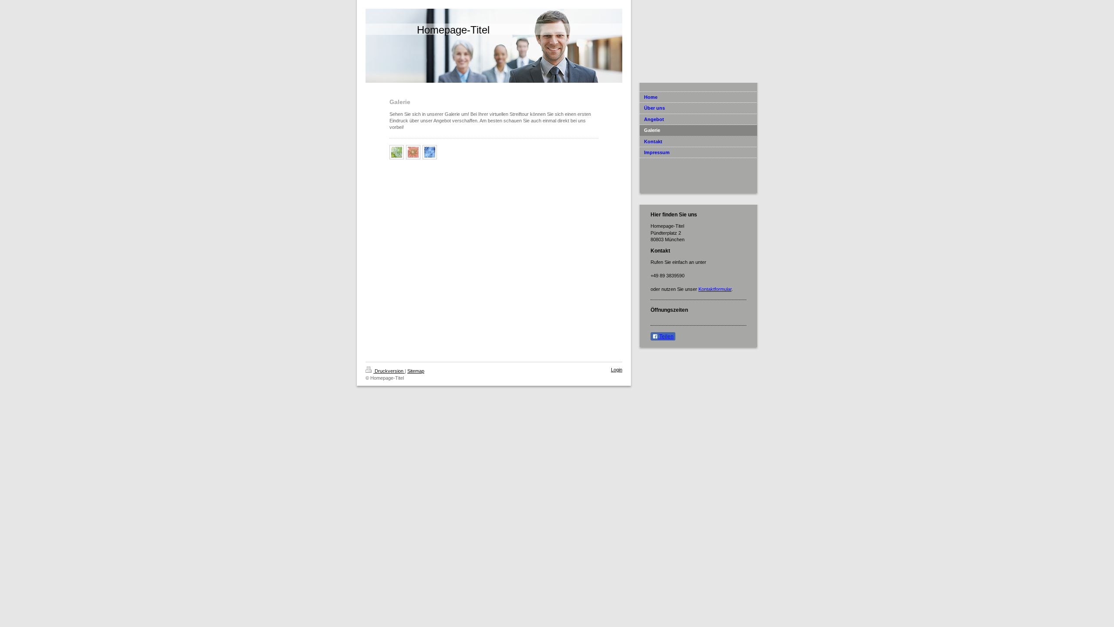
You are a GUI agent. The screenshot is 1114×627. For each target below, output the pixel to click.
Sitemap (415, 371)
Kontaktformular (714, 289)
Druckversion (389, 371)
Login (616, 369)
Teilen (666, 337)
